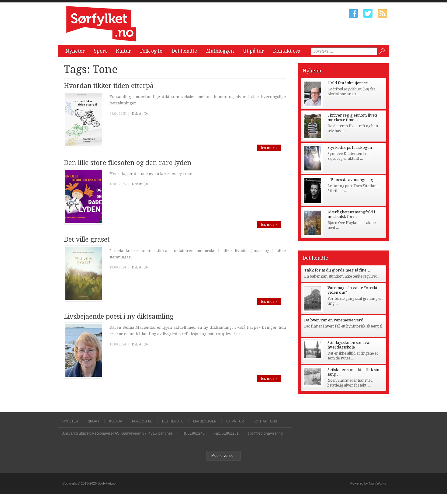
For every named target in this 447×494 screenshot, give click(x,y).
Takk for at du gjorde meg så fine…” (338, 270)
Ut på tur (253, 51)
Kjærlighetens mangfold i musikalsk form (351, 214)
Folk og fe (151, 51)
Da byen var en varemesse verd (333, 320)
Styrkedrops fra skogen (349, 147)
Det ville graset (87, 239)
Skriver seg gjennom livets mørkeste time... (352, 117)
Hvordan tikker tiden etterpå (109, 85)
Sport (100, 51)
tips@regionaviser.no (265, 433)
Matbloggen (220, 51)
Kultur (123, 51)
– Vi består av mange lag (350, 179)
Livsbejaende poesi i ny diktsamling (118, 316)
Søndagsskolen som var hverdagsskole (349, 344)
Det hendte (184, 51)
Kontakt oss (286, 51)
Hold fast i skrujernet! (348, 83)
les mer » (269, 147)
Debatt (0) (140, 114)
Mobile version (223, 456)
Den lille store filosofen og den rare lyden (127, 162)
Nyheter (75, 51)
